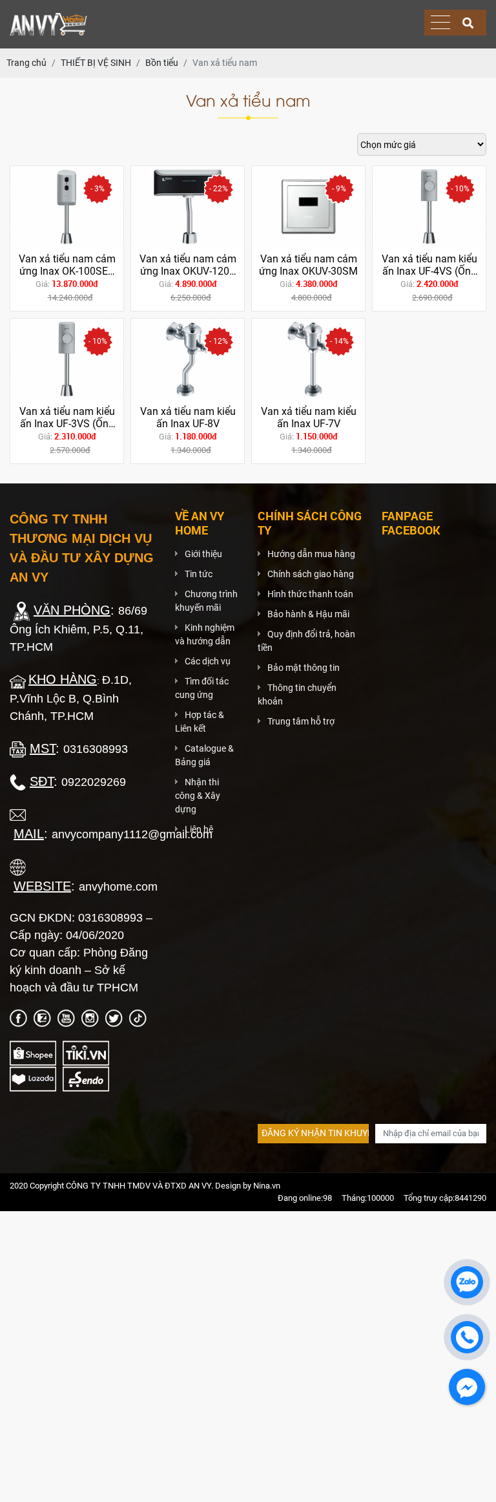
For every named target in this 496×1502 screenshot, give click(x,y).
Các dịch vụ (208, 661)
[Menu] (440, 23)
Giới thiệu (203, 554)
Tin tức (198, 574)
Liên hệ (199, 829)
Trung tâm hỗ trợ (301, 721)
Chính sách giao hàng (310, 574)
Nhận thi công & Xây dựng (197, 795)
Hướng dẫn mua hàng (311, 554)
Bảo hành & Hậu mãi (308, 614)
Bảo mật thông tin (303, 667)
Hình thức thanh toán (310, 594)
